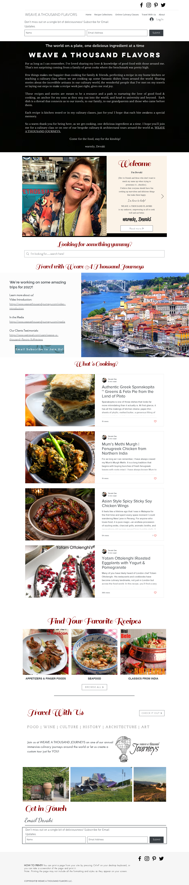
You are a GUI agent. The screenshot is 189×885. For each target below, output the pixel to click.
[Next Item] (161, 784)
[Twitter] (163, 5)
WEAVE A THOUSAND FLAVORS (51, 14)
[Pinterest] (156, 5)
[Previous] (27, 196)
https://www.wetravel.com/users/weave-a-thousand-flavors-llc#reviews (33, 337)
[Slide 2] (94, 232)
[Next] (162, 196)
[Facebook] (141, 5)
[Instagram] (149, 5)
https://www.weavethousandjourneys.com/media (37, 322)
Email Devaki (39, 820)
